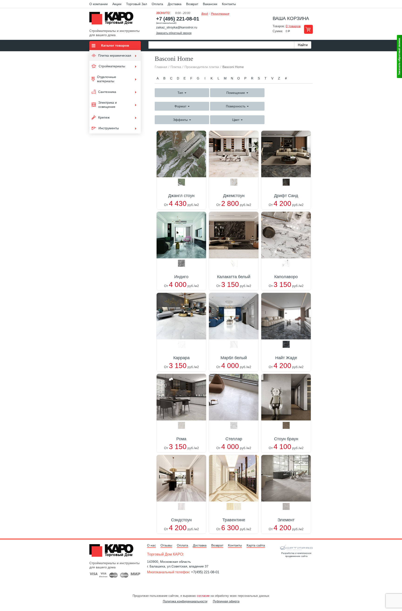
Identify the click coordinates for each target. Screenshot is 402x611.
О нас (151, 545)
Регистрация (220, 13)
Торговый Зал (136, 4)
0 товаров (293, 26)
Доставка (174, 4)
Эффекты (181, 120)
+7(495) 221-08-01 (205, 572)
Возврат (192, 4)
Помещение (236, 93)
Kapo (113, 19)
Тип (181, 93)
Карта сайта (256, 545)
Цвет (236, 120)
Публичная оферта (226, 601)
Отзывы (166, 545)
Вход (204, 13)
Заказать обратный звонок (173, 33)
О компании (98, 4)
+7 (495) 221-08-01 (177, 19)
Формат (180, 106)
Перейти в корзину (308, 29)
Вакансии (210, 4)
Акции (116, 4)
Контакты (229, 4)
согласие (203, 595)
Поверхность (236, 106)
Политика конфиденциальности (185, 601)
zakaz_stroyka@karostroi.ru (176, 27)
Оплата (157, 4)
